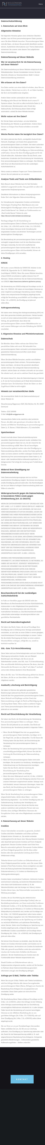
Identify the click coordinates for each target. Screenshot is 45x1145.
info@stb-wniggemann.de (15, 414)
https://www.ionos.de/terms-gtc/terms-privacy (25, 281)
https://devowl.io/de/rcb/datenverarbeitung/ (16, 216)
